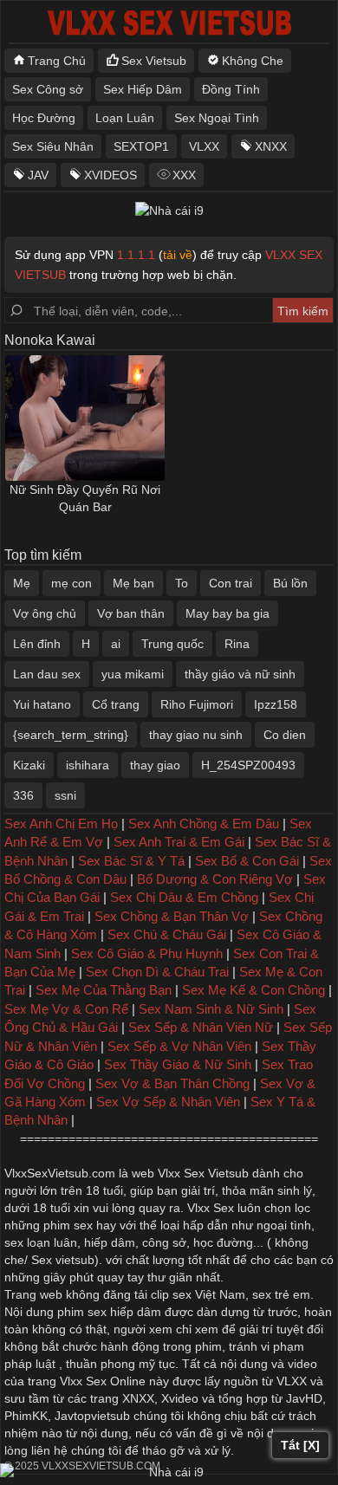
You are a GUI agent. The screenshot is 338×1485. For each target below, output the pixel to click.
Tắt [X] (300, 1445)
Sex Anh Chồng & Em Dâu (203, 823)
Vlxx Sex (210, 1208)
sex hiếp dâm (124, 1312)
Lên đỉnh (37, 644)
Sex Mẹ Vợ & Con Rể (66, 1009)
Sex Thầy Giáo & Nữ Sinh (177, 1064)
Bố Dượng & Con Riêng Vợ (215, 879)
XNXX (271, 146)
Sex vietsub (61, 1260)
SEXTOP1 (141, 146)
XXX (184, 175)
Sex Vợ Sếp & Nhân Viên (168, 1101)
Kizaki (29, 765)
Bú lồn (290, 583)
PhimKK (26, 1416)
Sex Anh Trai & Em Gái (179, 841)
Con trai (230, 583)
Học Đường (43, 118)
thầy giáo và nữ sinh (240, 674)
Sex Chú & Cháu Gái (166, 934)
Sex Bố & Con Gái (247, 860)
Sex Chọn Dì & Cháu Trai (157, 971)
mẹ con (71, 583)
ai (115, 644)
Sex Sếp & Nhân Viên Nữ (200, 1027)
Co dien (284, 735)
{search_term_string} (70, 735)
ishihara (87, 765)
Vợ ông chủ (44, 613)
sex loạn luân (40, 1242)
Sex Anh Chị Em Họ (61, 823)
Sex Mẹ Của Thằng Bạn (104, 989)
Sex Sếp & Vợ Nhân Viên (179, 1046)
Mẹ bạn (133, 583)
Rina (237, 644)
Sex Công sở (47, 89)
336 (23, 795)
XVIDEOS (110, 175)
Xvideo (179, 1398)
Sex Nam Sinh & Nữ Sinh (211, 1009)
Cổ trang (116, 704)
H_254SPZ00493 (248, 765)
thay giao (155, 765)
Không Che (252, 61)
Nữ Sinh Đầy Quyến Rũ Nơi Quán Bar (85, 498)
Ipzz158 (275, 704)
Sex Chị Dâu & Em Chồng (184, 897)
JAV (38, 175)
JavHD (304, 1398)
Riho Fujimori (196, 704)
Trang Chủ (57, 61)
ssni (65, 795)
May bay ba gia (227, 613)
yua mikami (132, 674)
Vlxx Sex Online (103, 1381)
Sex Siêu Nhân (53, 146)
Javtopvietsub (92, 1416)
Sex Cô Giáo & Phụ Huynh (147, 953)
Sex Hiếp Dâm (142, 89)
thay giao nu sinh (196, 735)
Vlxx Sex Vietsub (203, 1173)
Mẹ (21, 583)
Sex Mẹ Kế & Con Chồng (253, 989)
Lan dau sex (47, 674)
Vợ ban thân (131, 613)
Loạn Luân (124, 118)
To (181, 583)
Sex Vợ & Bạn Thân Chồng (172, 1083)
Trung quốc (172, 644)
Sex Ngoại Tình (216, 118)
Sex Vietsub (153, 61)
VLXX (204, 146)
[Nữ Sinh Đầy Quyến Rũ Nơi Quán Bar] (85, 418)
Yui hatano (42, 704)
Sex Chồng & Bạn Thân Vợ (171, 916)
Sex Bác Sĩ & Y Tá (131, 860)
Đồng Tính (231, 89)
